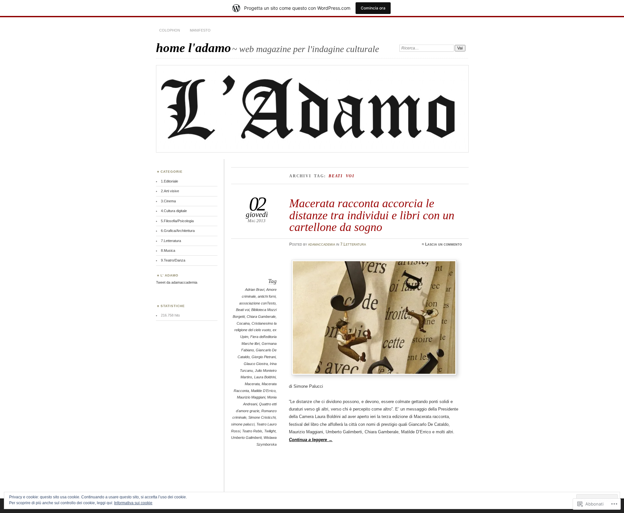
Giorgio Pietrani (264, 357)
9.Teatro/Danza (173, 260)
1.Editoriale (169, 181)
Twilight (270, 431)
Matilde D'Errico (263, 391)
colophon (169, 30)
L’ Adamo (169, 275)
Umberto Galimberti (246, 437)
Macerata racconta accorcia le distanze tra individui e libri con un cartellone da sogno (371, 215)
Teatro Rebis (252, 431)
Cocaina (243, 323)
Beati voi (242, 310)
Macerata (252, 384)
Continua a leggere (310, 439)
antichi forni (267, 296)
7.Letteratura (353, 244)
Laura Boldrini (265, 377)
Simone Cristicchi (262, 417)
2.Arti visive (170, 191)
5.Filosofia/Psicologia (177, 221)
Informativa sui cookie (133, 503)
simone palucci (242, 424)
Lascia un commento (443, 244)
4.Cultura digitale (174, 211)
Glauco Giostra (256, 364)
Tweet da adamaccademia (176, 282)
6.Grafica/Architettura (178, 231)
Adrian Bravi (254, 289)
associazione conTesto (257, 303)
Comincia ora (373, 8)
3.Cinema (168, 201)
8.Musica (168, 250)
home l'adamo (193, 48)
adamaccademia (321, 244)
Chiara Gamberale (261, 316)
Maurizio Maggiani (251, 397)
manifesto (200, 30)
